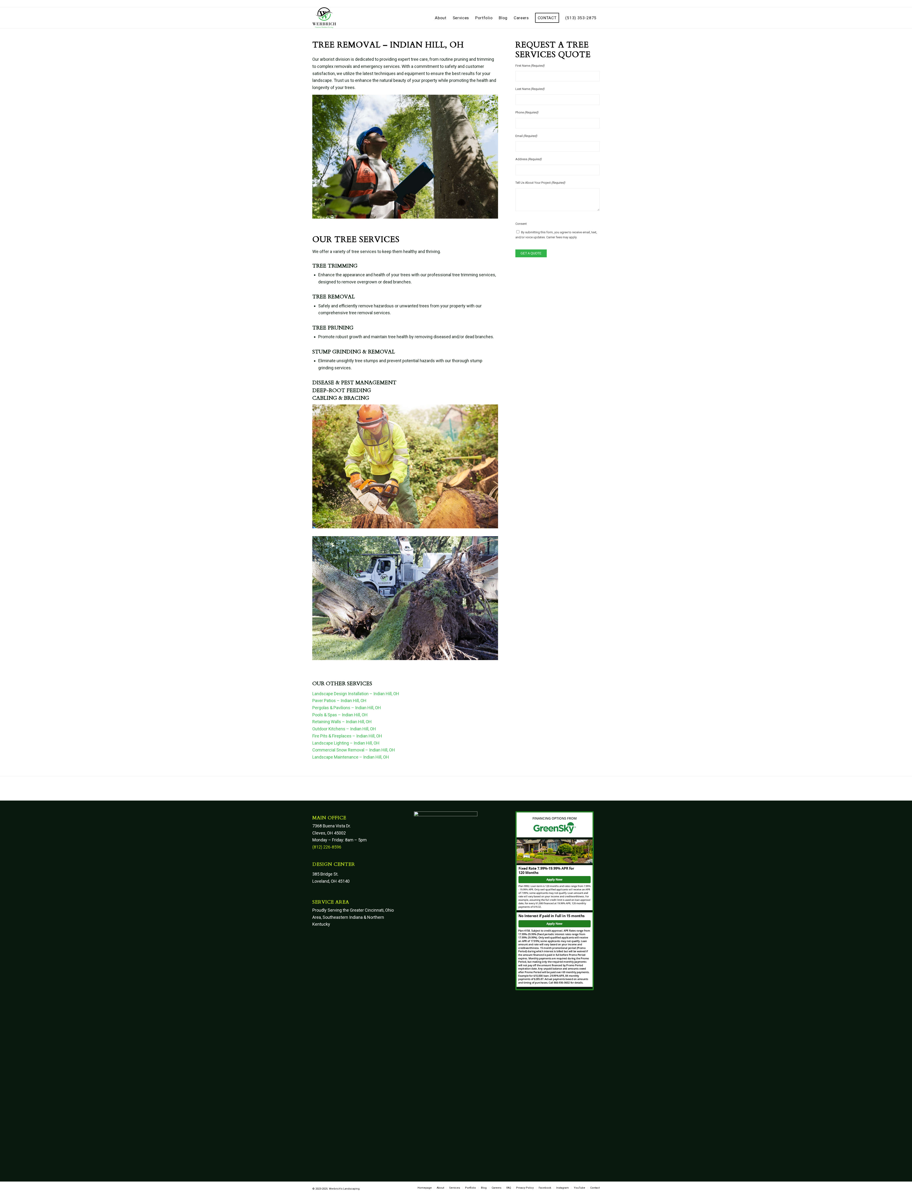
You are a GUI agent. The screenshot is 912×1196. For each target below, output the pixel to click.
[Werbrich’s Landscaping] (324, 17)
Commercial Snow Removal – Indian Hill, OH (353, 749)
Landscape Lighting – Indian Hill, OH (346, 743)
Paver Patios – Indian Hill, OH (339, 700)
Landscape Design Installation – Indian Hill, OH (355, 693)
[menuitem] (440, 17)
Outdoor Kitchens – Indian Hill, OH (344, 728)
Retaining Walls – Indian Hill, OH (342, 721)
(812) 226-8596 (326, 846)
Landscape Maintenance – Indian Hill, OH (350, 757)
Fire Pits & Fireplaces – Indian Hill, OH (347, 735)
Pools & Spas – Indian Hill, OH (340, 714)
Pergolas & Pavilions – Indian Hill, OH (346, 707)
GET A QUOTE (531, 253)
